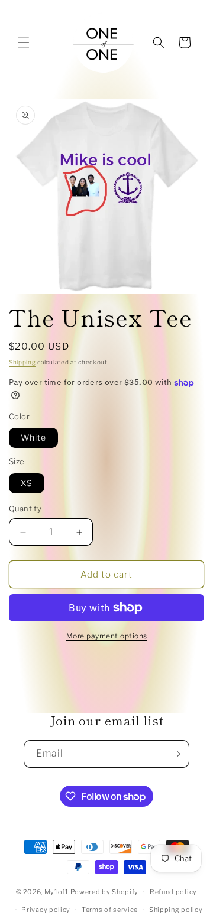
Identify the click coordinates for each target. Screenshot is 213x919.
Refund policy (173, 892)
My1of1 (56, 892)
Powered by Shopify (104, 892)
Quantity (25, 508)
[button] (24, 43)
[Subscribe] (176, 754)
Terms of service (110, 909)
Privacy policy (45, 909)
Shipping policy (176, 909)
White (33, 437)
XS (27, 483)
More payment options (106, 635)
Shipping (22, 362)
